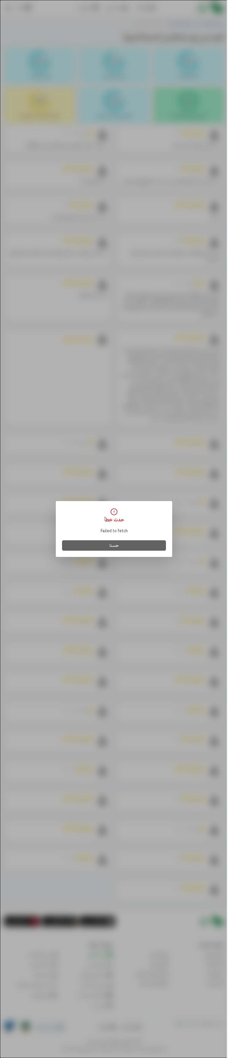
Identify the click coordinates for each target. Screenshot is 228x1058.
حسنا (114, 545)
